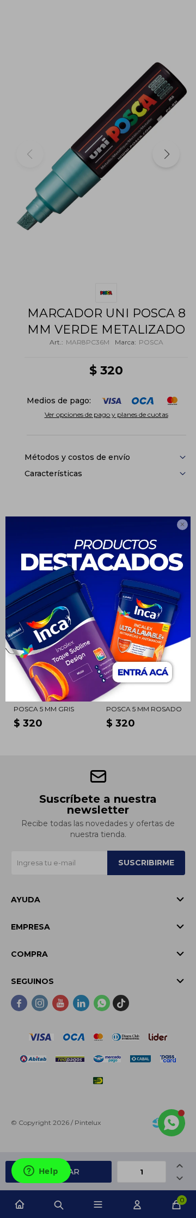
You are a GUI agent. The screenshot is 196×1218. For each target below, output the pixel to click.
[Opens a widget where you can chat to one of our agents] (41, 1171)
